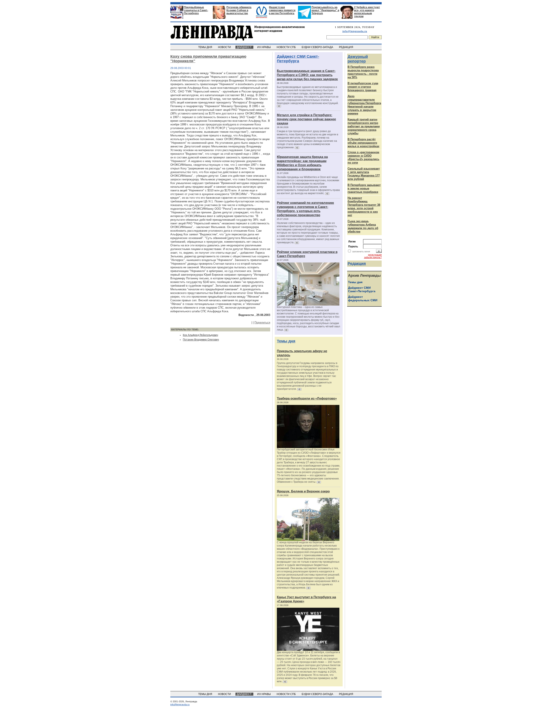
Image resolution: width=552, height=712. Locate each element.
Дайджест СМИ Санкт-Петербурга (298, 58)
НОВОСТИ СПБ (286, 47)
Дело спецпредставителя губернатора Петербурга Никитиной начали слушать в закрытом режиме (364, 105)
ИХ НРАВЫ (264, 47)
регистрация (375, 254)
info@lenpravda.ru (354, 31)
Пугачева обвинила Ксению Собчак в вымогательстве (238, 10)
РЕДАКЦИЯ (346, 47)
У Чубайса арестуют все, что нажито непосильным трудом (367, 12)
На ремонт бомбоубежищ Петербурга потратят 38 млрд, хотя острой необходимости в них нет (364, 206)
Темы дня (286, 341)
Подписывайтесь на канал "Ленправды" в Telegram (325, 10)
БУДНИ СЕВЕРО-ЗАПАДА (317, 47)
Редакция (357, 263)
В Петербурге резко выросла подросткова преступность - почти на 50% (363, 72)
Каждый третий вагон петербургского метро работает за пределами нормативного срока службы (364, 126)
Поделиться (262, 322)
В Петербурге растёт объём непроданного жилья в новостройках (363, 143)
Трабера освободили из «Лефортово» (307, 398)
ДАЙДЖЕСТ (244, 47)
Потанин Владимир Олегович (201, 339)
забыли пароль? (373, 257)
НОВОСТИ (225, 47)
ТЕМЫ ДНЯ (205, 47)
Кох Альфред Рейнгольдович (200, 335)
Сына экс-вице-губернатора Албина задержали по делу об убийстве (363, 226)
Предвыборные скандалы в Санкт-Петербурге (196, 10)
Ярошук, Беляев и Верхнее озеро (303, 491)
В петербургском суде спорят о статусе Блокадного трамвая (363, 87)
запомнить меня (361, 251)
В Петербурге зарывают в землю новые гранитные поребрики (364, 188)
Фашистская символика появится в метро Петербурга (282, 10)
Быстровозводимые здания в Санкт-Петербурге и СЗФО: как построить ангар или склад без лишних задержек (307, 75)
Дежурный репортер (358, 59)
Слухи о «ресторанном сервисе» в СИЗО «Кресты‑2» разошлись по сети (363, 157)
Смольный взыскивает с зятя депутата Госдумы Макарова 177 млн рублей (364, 174)
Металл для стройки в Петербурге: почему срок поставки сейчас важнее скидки (306, 119)
